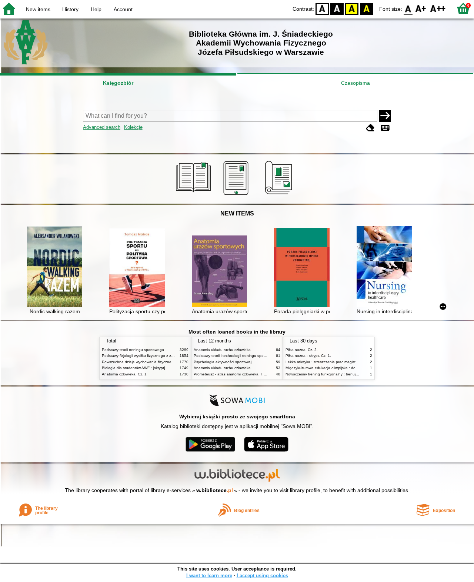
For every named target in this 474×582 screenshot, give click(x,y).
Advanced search (101, 127)
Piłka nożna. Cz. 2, (302, 350)
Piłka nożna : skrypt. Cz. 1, (308, 356)
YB (352, 8)
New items (38, 9)
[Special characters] (385, 128)
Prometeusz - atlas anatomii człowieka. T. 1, (231, 374)
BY (367, 8)
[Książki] (194, 195)
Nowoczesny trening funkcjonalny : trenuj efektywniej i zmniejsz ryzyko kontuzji (352, 374)
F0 (408, 8)
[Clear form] (370, 128)
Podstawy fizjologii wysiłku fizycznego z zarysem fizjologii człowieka (158, 356)
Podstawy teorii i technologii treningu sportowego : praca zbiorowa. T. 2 (254, 356)
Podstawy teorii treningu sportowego (133, 350)
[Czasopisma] (280, 195)
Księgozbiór (118, 83)
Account (123, 9)
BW (337, 8)
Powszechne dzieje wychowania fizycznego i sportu (146, 362)
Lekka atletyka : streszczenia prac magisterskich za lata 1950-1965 (343, 362)
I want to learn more (209, 575)
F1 (420, 8)
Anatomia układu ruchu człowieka (222, 350)
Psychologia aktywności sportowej (222, 362)
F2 (437, 8)
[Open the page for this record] (56, 267)
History (70, 9)
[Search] (385, 116)
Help (96, 9)
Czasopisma (355, 83)
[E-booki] (237, 195)
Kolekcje (133, 127)
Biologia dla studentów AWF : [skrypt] (133, 368)
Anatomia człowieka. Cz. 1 (124, 374)
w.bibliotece (214, 490)
